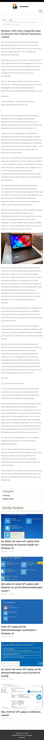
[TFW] (21, 6)
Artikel (11, 20)
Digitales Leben (8, 499)
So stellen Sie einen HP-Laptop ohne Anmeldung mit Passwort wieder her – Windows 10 (20, 544)
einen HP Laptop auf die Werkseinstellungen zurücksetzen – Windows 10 (19, 630)
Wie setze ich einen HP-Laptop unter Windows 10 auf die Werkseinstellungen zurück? (21, 587)
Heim (4, 20)
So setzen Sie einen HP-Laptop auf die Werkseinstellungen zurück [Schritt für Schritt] (21, 672)
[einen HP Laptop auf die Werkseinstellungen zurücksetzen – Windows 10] (22, 612)
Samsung (6, 495)
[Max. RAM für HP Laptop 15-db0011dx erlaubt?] (22, 697)
